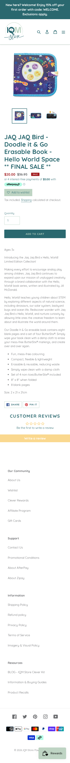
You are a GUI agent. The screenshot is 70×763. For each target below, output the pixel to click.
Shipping (26, 200)
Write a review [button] (35, 438)
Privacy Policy (17, 625)
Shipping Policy (18, 605)
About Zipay (16, 578)
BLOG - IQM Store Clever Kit (26, 672)
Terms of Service (19, 635)
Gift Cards (14, 521)
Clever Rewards (18, 500)
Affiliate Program (19, 510)
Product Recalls (18, 692)
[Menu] (63, 32)
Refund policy (17, 615)
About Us (14, 480)
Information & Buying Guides (27, 682)
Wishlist (13, 490)
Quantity (9, 213)
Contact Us (15, 547)
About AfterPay (18, 568)
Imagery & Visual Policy (23, 645)
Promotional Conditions (23, 558)
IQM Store (28, 750)
